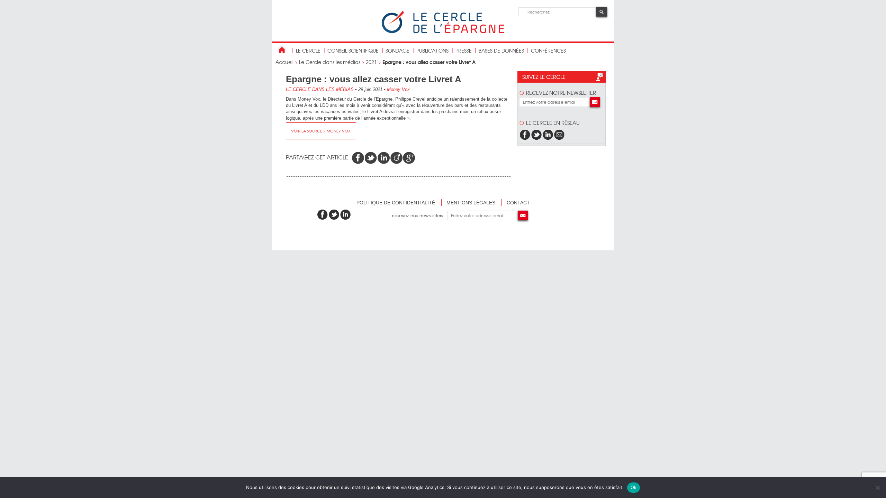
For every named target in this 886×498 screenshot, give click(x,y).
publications (432, 50)
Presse (463, 50)
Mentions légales (470, 202)
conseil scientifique (353, 50)
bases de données (501, 50)
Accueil (284, 61)
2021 (371, 61)
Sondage (397, 50)
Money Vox (398, 89)
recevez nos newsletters (419, 215)
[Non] (877, 487)
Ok (634, 487)
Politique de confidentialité (395, 202)
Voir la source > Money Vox (321, 130)
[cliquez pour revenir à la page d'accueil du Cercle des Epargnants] (443, 31)
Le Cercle (308, 50)
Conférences (548, 50)
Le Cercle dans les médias (329, 61)
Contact (518, 202)
